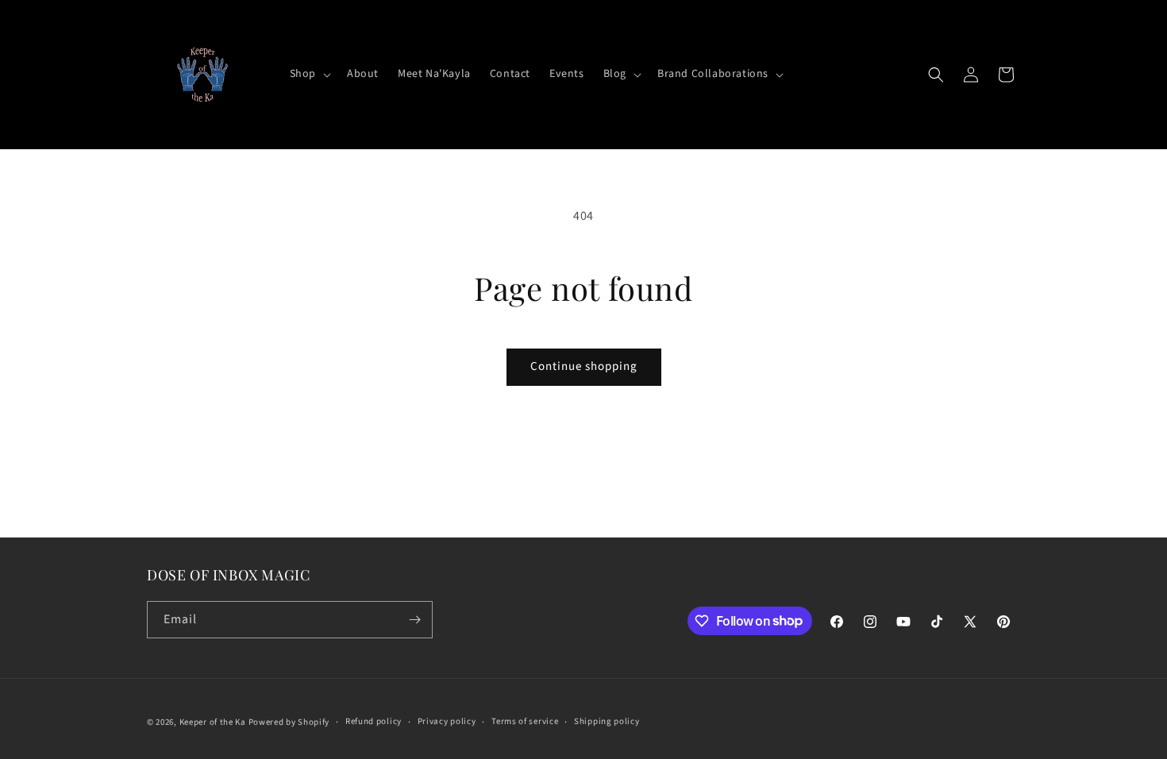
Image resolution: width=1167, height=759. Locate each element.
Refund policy (373, 721)
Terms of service (524, 721)
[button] (308, 74)
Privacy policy (447, 721)
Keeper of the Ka (212, 722)
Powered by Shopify (289, 722)
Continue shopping (583, 366)
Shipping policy (607, 721)
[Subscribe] (414, 619)
